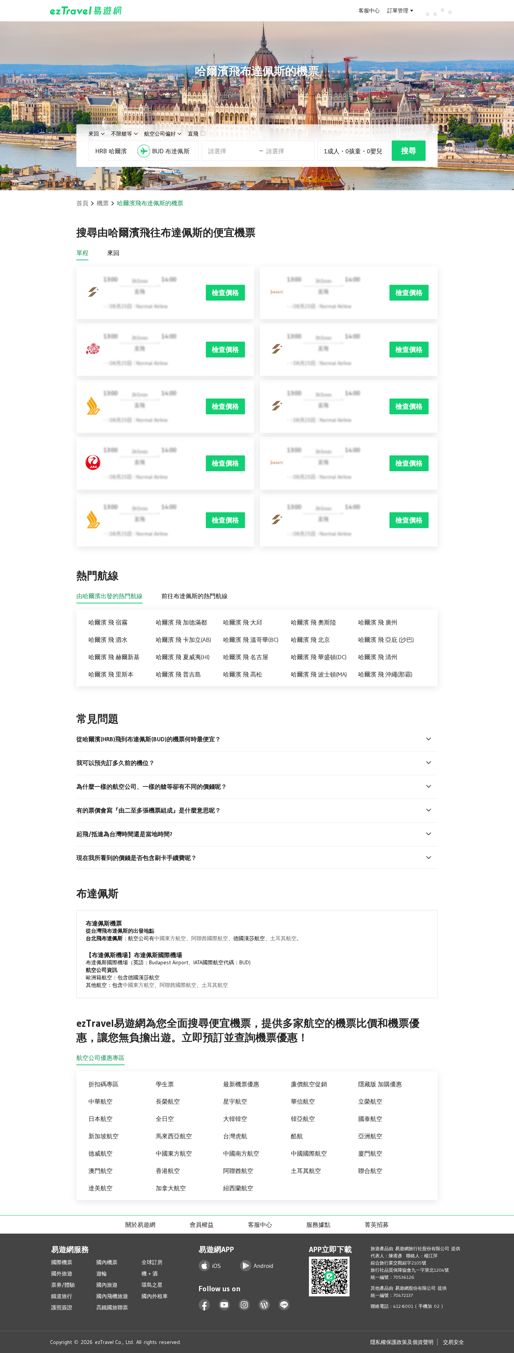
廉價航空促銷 (309, 1084)
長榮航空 (168, 1101)
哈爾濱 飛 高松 (242, 674)
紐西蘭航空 (238, 1188)
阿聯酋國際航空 (209, 938)
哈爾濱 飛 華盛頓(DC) (319, 657)
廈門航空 (370, 1153)
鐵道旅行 (61, 1296)
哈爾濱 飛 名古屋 (245, 657)
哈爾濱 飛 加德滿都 (181, 622)
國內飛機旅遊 (112, 1296)
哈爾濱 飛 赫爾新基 (114, 657)
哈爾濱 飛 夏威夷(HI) (183, 657)
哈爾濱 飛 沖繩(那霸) (385, 674)
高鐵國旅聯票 (112, 1307)
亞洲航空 (370, 1136)
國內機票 (106, 1262)
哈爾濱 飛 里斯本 (111, 674)
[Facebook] (204, 1305)
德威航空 (100, 1153)
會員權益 (202, 1224)
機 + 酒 (149, 1273)
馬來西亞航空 (174, 1136)
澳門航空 (100, 1170)
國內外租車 (154, 1296)
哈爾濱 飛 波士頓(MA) (319, 674)
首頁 (82, 203)
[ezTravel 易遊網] (86, 10)
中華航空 (100, 1101)
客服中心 (369, 10)
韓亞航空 (303, 1118)
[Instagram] (244, 1305)
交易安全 (453, 1342)
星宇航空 (235, 1101)
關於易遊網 (140, 1224)
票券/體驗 (63, 1284)
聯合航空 (370, 1170)
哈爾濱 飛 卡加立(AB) (183, 639)
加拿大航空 (171, 1188)
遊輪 (101, 1273)
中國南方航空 (241, 1153)
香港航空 (168, 1170)
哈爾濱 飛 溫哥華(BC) (250, 639)
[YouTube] (224, 1305)
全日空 (165, 1118)
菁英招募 (377, 1224)
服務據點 (318, 1224)
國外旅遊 (61, 1273)
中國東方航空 (170, 938)
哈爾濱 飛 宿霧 (108, 622)
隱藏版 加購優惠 (380, 1084)
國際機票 (61, 1262)
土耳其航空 (283, 938)
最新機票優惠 (241, 1084)
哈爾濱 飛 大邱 (242, 622)
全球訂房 (152, 1262)
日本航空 (100, 1118)
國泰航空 (370, 1118)
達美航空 (100, 1188)
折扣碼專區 (103, 1084)
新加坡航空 (103, 1136)
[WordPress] (264, 1305)
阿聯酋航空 (238, 1170)
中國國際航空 (309, 1153)
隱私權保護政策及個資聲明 (401, 1342)
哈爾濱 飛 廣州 (377, 622)
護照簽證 (61, 1307)
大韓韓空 (235, 1118)
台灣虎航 (235, 1136)
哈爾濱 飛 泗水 (108, 639)
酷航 (297, 1136)
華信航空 (303, 1101)
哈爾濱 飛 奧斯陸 (313, 622)
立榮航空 (370, 1101)
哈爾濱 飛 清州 (377, 657)
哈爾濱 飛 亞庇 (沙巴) (386, 639)
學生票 (165, 1084)
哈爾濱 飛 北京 (310, 639)
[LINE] (284, 1305)
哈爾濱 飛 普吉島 (178, 674)
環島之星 (152, 1284)
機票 (103, 203)
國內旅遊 (106, 1284)
